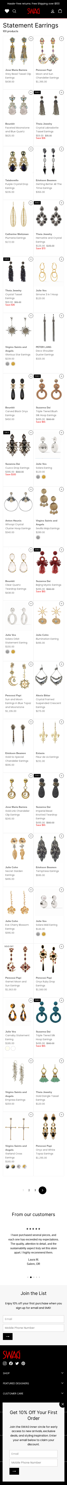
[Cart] (60, 11)
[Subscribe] (14, 1471)
